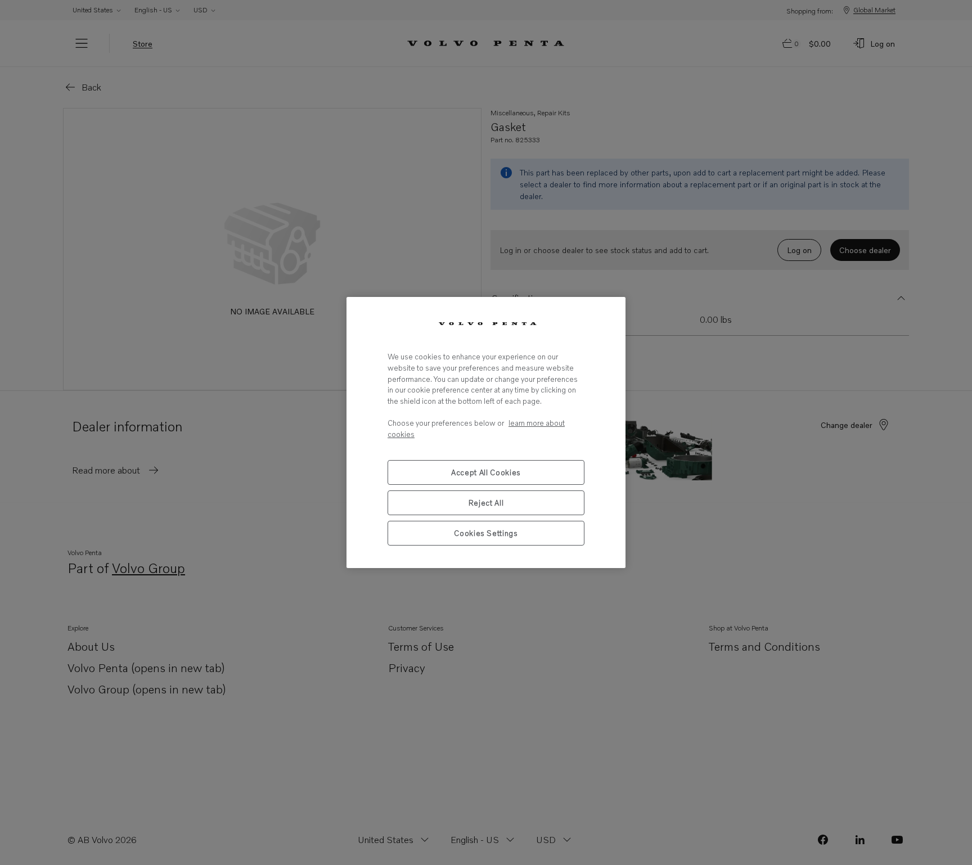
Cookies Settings (486, 533)
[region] (486, 432)
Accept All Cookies (486, 472)
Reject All (486, 502)
